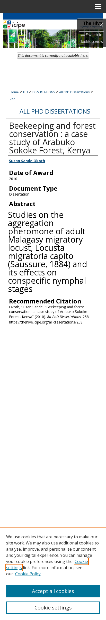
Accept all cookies (53, 591)
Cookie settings (53, 607)
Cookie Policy (28, 574)
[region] (53, 573)
